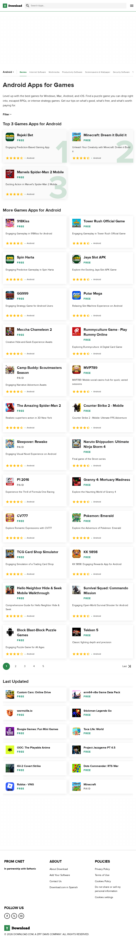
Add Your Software (60, 875)
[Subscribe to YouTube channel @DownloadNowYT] (21, 916)
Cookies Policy (103, 881)
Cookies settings (104, 897)
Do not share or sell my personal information (108, 889)
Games (23, 72)
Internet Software (37, 72)
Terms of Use (102, 875)
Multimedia (54, 72)
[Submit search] (27, 6)
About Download (59, 869)
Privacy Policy (102, 869)
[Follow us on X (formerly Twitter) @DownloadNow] (14, 916)
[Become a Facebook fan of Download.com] (7, 916)
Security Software (121, 72)
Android (7, 72)
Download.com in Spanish (64, 887)
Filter (6, 114)
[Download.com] (12, 6)
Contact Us (56, 881)
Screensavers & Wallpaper (97, 72)
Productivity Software (72, 72)
